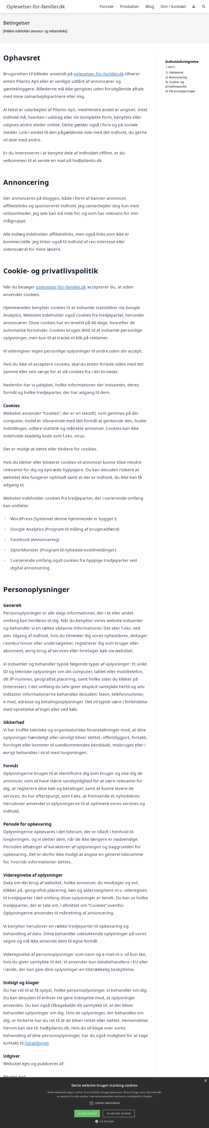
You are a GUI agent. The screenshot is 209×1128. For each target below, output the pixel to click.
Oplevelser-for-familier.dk (36, 6)
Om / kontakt (173, 6)
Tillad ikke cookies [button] (119, 1113)
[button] (104, 1121)
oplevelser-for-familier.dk (99, 74)
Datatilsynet (36, 1043)
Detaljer (147, 1096)
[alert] (104, 1102)
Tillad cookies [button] (87, 1113)
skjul (170, 67)
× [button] (205, 1080)
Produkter (129, 6)
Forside (106, 6)
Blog (150, 6)
